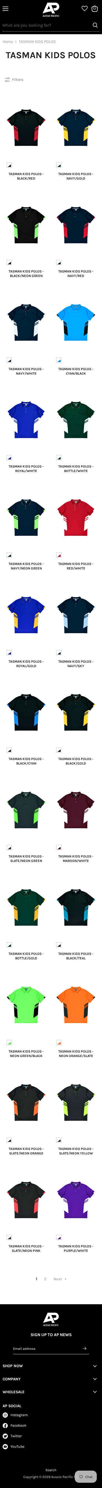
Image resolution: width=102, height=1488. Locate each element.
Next (58, 1279)
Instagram (19, 1415)
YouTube (17, 1446)
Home (8, 41)
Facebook (18, 1425)
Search (51, 1470)
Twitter (16, 1436)
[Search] (95, 25)
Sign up (85, 1348)
